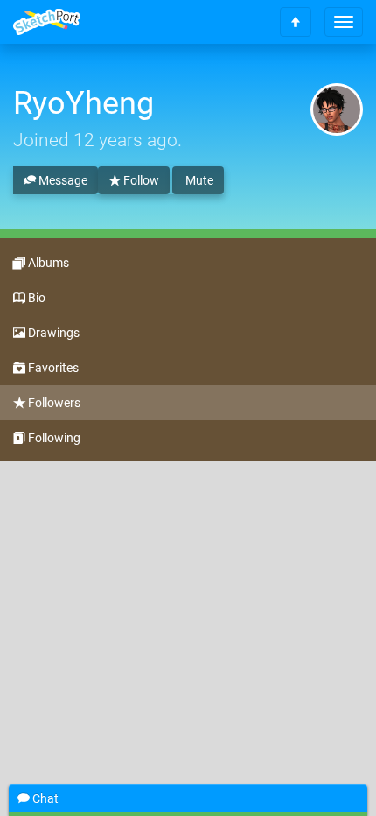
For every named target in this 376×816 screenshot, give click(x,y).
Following (52, 438)
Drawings (52, 333)
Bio (35, 298)
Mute (198, 180)
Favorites (52, 368)
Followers (52, 403)
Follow (140, 180)
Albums (47, 263)
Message (61, 180)
